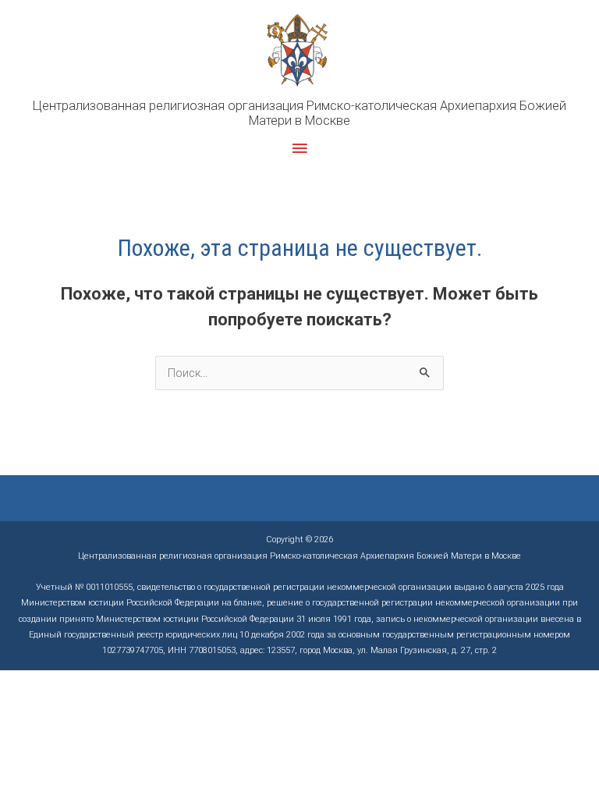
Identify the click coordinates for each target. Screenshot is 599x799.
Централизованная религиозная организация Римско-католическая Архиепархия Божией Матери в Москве (299, 113)
